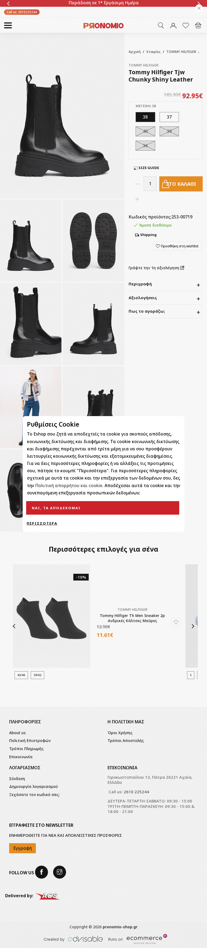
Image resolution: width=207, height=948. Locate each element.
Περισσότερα (42, 523)
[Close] (199, 8)
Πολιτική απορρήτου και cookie (68, 485)
